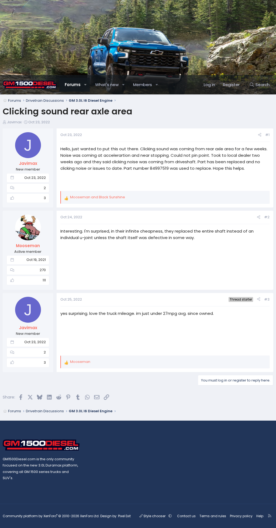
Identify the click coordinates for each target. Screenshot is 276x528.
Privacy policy (241, 516)
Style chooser (154, 516)
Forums (73, 84)
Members (142, 84)
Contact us (186, 516)
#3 (267, 299)
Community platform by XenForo (51, 516)
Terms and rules (212, 516)
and (97, 197)
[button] (85, 85)
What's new (107, 84)
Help (259, 516)
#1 (267, 134)
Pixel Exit (124, 516)
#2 (267, 217)
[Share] (259, 135)
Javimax (14, 122)
